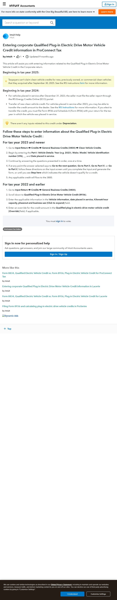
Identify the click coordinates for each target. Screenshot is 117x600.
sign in (59, 221)
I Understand (72, 594)
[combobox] (29, 22)
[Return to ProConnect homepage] (22, 4)
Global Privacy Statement (61, 585)
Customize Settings (98, 594)
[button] (4, 3)
